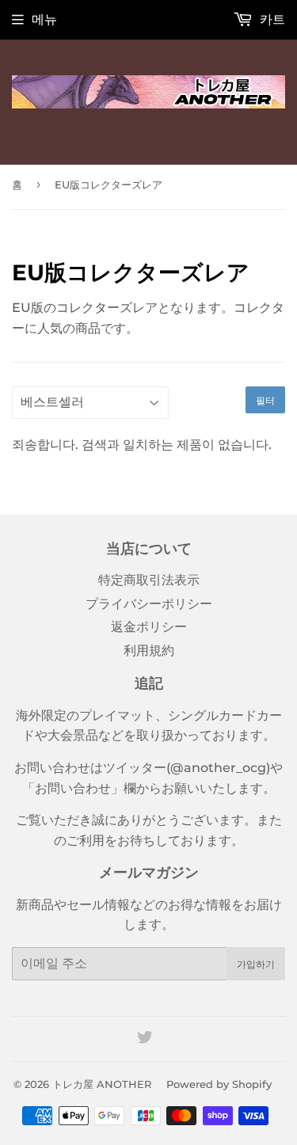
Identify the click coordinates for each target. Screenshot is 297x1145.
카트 (271, 19)
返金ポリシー (149, 626)
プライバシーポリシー (149, 603)
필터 (265, 400)
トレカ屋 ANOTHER (101, 1084)
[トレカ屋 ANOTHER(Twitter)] (145, 1039)
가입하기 (256, 964)
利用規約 (149, 650)
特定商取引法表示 (149, 580)
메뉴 (44, 19)
